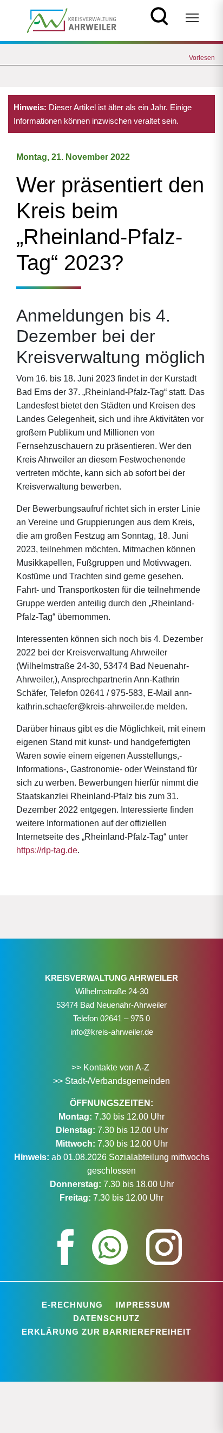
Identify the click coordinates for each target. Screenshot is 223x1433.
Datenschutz (106, 1318)
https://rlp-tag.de (46, 850)
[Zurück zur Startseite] (71, 19)
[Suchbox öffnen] (159, 14)
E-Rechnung (72, 1304)
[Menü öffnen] (192, 18)
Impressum (143, 1304)
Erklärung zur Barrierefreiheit (106, 1331)
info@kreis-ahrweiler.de (111, 1031)
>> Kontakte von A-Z (111, 1067)
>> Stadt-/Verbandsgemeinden (111, 1081)
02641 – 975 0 (125, 1018)
